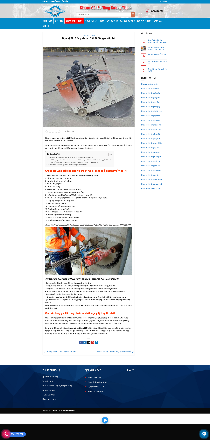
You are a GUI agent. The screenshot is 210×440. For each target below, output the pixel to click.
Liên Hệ (46, 26)
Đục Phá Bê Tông (144, 21)
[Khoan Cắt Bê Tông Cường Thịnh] (56, 11)
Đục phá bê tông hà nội (96, 387)
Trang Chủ (47, 21)
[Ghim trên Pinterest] (92, 342)
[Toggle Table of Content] (109, 154)
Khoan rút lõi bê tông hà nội (150, 189)
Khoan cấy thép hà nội (95, 391)
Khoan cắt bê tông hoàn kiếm (151, 129)
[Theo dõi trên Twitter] (165, 1)
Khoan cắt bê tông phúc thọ (151, 166)
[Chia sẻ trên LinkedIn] (96, 342)
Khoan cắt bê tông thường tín (151, 157)
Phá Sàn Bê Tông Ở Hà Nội (157, 54)
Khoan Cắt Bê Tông (74, 21)
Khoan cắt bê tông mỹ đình (150, 102)
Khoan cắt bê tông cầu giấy (150, 107)
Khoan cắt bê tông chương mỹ (151, 184)
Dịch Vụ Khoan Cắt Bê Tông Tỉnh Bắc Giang (61, 352)
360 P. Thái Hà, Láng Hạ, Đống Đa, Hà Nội (58, 386)
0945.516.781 (49, 381)
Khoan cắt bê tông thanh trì (150, 134)
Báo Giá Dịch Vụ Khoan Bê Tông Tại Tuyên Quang (114, 352)
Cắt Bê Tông (112, 21)
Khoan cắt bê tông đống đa (150, 93)
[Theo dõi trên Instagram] (163, 1)
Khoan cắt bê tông (94, 377)
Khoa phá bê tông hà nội (149, 84)
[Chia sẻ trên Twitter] (85, 342)
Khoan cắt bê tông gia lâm (150, 175)
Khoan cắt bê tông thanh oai (151, 152)
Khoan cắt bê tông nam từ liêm (152, 143)
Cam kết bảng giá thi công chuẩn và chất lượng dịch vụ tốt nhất (67, 165)
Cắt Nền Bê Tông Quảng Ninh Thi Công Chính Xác (156, 48)
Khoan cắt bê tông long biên (150, 98)
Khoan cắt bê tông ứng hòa (150, 139)
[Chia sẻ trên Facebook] (81, 342)
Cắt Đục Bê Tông (127, 21)
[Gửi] (133, 14)
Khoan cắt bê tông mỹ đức (150, 148)
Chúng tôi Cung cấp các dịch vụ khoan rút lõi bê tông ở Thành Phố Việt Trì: (71, 158)
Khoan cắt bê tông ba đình (150, 88)
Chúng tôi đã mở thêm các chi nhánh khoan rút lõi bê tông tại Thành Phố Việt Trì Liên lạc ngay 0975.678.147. (83, 160)
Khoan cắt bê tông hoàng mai (151, 125)
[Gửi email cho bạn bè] (88, 342)
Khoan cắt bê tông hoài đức (150, 120)
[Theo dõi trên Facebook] (160, 1)
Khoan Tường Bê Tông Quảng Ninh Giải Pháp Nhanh (157, 41)
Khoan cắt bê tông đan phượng (151, 179)
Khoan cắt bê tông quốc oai (150, 161)
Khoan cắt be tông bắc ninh (150, 116)
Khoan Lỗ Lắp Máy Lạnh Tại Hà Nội (157, 70)
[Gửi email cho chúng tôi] (167, 1)
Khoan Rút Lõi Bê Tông (94, 21)
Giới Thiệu (59, 21)
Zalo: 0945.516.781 (50, 399)
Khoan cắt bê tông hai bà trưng (151, 111)
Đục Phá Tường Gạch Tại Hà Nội (157, 63)
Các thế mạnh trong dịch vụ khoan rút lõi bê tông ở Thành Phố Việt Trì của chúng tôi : (75, 162)
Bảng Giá (158, 21)
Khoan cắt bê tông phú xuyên (151, 170)
